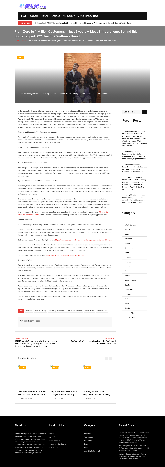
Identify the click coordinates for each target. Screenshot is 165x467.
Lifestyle (56, 16)
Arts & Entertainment (88, 16)
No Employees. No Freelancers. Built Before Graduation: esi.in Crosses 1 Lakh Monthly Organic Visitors (134, 155)
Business (34, 16)
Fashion (128, 257)
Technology (69, 16)
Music (127, 299)
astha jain (29, 311)
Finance (128, 262)
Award (127, 230)
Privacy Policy (55, 441)
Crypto (127, 243)
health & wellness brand (74, 311)
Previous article (22, 338)
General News (130, 280)
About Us (53, 437)
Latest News (129, 290)
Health (45, 16)
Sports (127, 308)
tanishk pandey (102, 311)
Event (127, 253)
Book (127, 234)
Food (127, 271)
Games (127, 276)
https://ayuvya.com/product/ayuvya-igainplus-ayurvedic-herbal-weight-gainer (83, 240)
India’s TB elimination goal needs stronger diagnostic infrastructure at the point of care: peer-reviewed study (133, 198)
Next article (110, 338)
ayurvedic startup (40, 311)
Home (23, 16)
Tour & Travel (130, 317)
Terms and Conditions (58, 444)
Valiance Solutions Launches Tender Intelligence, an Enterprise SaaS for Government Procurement (134, 168)
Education (129, 248)
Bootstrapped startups (56, 311)
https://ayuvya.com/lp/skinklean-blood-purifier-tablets (66, 255)
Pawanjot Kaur (89, 311)
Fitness (127, 267)
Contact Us (54, 447)
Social (127, 303)
